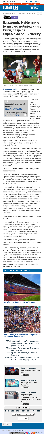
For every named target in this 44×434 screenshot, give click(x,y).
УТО (12, 411)
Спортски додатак (28, 368)
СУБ (33, 411)
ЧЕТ (23, 411)
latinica (3, 1)
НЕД (38, 411)
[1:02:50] (12, 370)
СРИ (17, 411)
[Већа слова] (41, 13)
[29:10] (12, 382)
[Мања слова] (38, 13)
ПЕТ (28, 411)
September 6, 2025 (11, 115)
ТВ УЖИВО (12, 4)
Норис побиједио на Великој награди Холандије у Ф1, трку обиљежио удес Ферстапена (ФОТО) (22, 343)
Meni (36, 8)
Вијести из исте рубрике (17, 270)
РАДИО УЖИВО (31, 4)
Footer (8, 424)
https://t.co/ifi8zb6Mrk (13, 109)
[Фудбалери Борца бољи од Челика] (22, 286)
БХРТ (37, 432)
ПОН (7, 411)
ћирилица (11, 1)
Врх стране (15, 433)
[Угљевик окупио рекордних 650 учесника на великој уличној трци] (22, 319)
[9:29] (12, 395)
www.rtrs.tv (23, 430)
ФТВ (41, 432)
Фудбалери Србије (10, 89)
